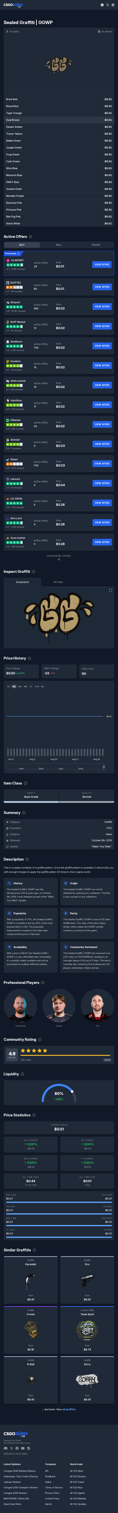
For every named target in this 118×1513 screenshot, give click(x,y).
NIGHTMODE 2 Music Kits (16, 1498)
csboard (15, 479)
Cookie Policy (52, 1498)
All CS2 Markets (78, 1498)
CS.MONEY (17, 260)
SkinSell (15, 439)
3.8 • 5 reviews (13, 448)
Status (48, 1482)
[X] (13, 1448)
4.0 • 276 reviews (15, 409)
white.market (18, 380)
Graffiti (108, 821)
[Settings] (102, 5)
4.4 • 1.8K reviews (15, 546)
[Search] (108, 5)
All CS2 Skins (76, 1471)
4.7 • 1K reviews (14, 330)
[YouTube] (24, 1448)
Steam (14, 459)
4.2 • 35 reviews (14, 370)
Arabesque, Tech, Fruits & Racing (20, 1476)
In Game (14, 31)
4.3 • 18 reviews (14, 487)
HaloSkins (16, 400)
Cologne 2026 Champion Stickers (21, 1487)
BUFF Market (17, 321)
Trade (95, 245)
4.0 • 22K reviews (15, 428)
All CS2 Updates (78, 1504)
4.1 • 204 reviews (14, 389)
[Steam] (29, 1448)
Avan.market (17, 537)
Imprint (48, 1504)
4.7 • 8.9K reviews (15, 269)
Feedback (50, 1476)
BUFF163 (15, 282)
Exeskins (15, 361)
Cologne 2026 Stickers (15, 1493)
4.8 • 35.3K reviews (16, 311)
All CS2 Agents (77, 1493)
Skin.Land (16, 518)
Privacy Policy (52, 1493)
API (46, 1471)
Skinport (15, 302)
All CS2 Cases (77, 1482)
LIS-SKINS (16, 498)
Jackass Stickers (12, 1482)
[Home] (13, 4)
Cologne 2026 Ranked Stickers (19, 1471)
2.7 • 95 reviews (14, 291)
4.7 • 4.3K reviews (15, 527)
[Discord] (7, 1448)
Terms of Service (54, 1487)
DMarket (15, 420)
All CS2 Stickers (78, 1476)
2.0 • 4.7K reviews (15, 468)
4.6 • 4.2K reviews (15, 350)
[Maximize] (110, 590)
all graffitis (68, 1409)
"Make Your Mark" (101, 846)
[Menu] (113, 5)
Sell (59, 245)
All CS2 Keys (76, 1487)
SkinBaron (16, 341)
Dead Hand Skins (12, 1504)
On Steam (106, 31)
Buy (22, 245)
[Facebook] (18, 1448)
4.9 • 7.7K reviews (15, 507)
